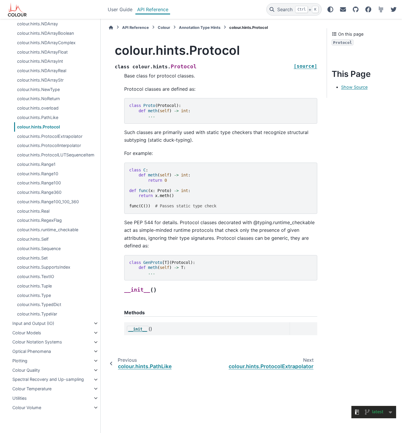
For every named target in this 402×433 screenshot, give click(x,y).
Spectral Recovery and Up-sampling (48, 379)
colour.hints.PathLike (37, 117)
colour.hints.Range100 (39, 183)
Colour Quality (26, 370)
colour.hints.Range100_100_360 (48, 201)
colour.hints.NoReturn (38, 98)
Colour (164, 27)
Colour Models (26, 332)
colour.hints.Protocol (38, 126)
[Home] (111, 27)
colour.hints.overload (38, 108)
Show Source (354, 87)
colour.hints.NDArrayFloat (42, 51)
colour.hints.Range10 (37, 173)
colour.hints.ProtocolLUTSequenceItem (55, 154)
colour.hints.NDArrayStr (40, 79)
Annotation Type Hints (199, 27)
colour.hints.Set (32, 257)
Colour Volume (26, 407)
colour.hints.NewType (38, 89)
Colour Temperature (32, 388)
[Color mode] (330, 9)
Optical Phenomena (31, 351)
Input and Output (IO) (33, 323)
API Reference (152, 9)
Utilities (19, 398)
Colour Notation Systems (37, 342)
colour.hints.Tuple (34, 285)
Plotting (19, 360)
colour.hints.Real (33, 211)
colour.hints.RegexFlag (39, 220)
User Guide (120, 9)
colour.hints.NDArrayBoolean (45, 33)
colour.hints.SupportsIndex (43, 267)
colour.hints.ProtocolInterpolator (49, 145)
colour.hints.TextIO (35, 276)
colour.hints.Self (33, 239)
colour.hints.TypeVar (37, 313)
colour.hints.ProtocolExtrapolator (49, 136)
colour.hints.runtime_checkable (47, 229)
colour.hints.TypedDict (39, 304)
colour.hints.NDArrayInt (40, 61)
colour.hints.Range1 (36, 164)
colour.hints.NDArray (37, 24)
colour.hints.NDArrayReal (41, 70)
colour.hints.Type (34, 295)
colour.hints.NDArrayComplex (46, 42)
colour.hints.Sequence (39, 248)
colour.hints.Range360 (39, 192)
